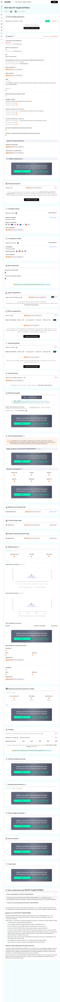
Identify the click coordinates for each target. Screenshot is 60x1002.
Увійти (22, 171)
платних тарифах (17, 69)
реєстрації (47, 284)
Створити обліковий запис (40, 171)
